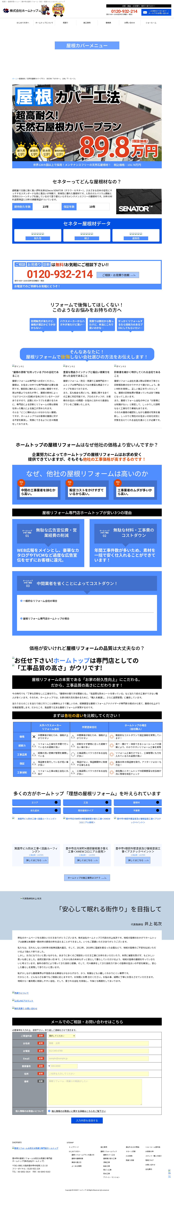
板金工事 (106, 1166)
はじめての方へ (23, 22)
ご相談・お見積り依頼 (115, 275)
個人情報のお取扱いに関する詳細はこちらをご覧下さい (79, 1111)
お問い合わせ (129, 22)
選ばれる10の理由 (132, 1147)
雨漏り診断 (130, 1160)
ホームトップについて (44, 22)
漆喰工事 (106, 1162)
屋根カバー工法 (109, 1155)
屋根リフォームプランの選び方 (83, 1155)
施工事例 (87, 22)
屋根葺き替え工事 (109, 1158)
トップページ (74, 1147)
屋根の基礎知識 (77, 1158)
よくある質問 (76, 1166)
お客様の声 (149, 1151)
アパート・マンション (111, 1177)
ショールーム (151, 22)
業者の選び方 (76, 1162)
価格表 (108, 22)
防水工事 (106, 1173)
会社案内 (148, 1169)
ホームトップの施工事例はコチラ (84, 877)
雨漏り (65, 22)
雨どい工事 (107, 1169)
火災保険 (129, 1156)
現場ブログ (149, 1160)
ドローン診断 (131, 1151)
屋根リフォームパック (109, 1151)
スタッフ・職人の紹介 (153, 1156)
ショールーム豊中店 (152, 1147)
